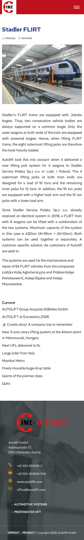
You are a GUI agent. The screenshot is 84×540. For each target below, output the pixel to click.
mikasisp (10, 38)
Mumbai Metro (13, 361)
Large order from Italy (18, 353)
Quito (6, 383)
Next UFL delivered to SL (21, 345)
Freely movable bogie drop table (26, 368)
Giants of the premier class (22, 376)
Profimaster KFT (27, 512)
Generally (26, 38)
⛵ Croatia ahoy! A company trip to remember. (37, 325)
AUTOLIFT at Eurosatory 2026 (25, 317)
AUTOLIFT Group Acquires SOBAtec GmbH (35, 309)
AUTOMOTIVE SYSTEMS (30, 504)
